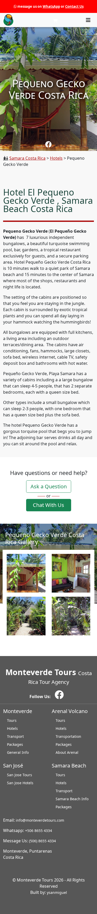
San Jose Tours (19, 774)
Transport (15, 736)
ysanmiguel (57, 892)
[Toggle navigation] (88, 20)
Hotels (56, 158)
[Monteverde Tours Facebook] (48, 144)
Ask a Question (49, 486)
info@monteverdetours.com (40, 820)
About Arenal (67, 752)
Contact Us (74, 6)
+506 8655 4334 (38, 830)
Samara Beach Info (72, 798)
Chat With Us (48, 505)
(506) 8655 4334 (42, 840)
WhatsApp (51, 6)
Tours (12, 720)
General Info (18, 752)
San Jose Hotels (20, 782)
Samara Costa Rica (27, 158)
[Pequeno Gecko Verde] (26, 573)
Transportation (68, 736)
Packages (15, 744)
